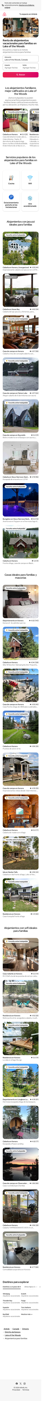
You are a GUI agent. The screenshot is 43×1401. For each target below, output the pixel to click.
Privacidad (16, 1390)
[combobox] (21, 59)
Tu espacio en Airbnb (28, 14)
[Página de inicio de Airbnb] (4, 14)
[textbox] (12, 67)
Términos (25, 1390)
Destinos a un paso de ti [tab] (12, 1287)
